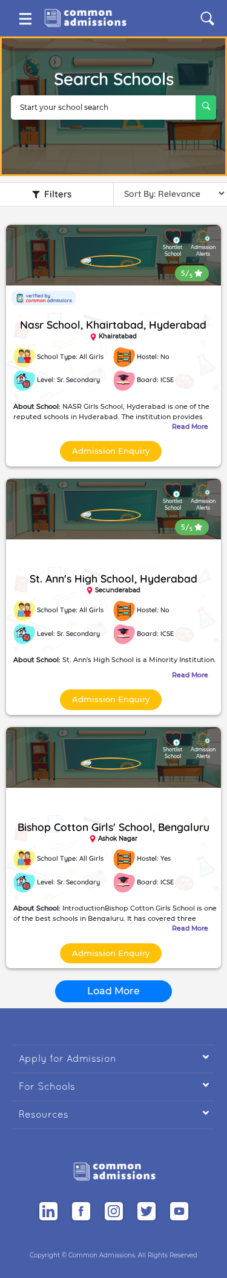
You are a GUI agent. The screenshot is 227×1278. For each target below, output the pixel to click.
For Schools (114, 1086)
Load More (113, 991)
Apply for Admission (114, 1058)
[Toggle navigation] (25, 18)
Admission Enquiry (111, 451)
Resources (114, 1113)
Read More (190, 426)
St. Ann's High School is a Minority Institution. (114, 659)
